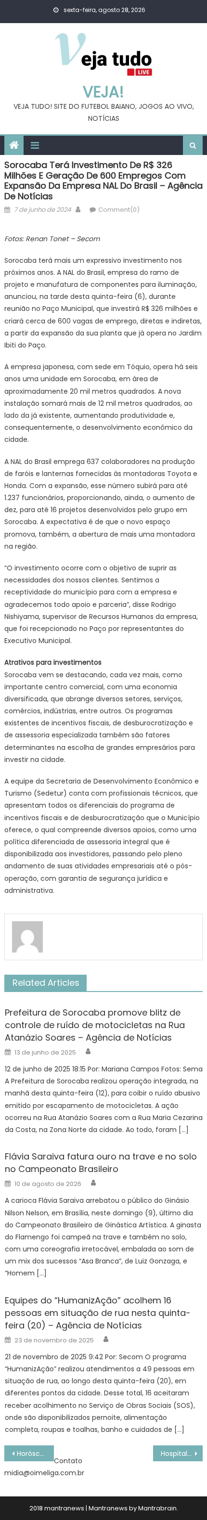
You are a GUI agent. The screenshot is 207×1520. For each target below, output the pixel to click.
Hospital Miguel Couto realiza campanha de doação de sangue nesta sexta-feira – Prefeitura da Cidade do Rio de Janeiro (182, 1453)
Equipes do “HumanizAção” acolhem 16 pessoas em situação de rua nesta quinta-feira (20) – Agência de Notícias (98, 1312)
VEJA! (103, 92)
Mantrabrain (157, 1508)
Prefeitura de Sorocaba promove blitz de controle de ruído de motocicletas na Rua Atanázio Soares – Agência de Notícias (95, 1024)
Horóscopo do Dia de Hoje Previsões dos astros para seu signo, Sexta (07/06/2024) (35, 1453)
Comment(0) (119, 209)
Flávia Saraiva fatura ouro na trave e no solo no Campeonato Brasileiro (101, 1162)
